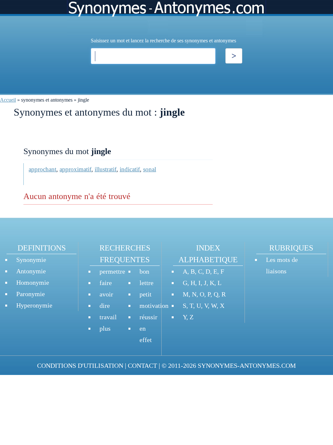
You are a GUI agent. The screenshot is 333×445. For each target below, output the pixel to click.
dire (105, 305)
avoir (106, 294)
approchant (42, 169)
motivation (154, 305)
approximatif (75, 169)
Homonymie (32, 282)
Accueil (8, 100)
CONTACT (142, 365)
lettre (146, 282)
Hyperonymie (34, 305)
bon (144, 271)
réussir (148, 317)
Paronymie (30, 293)
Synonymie (31, 259)
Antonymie (31, 271)
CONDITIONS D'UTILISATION (80, 365)
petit (146, 294)
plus (105, 328)
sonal (149, 169)
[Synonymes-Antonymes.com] (166, 18)
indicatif (130, 169)
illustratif (105, 169)
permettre (112, 271)
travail (108, 317)
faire (106, 282)
